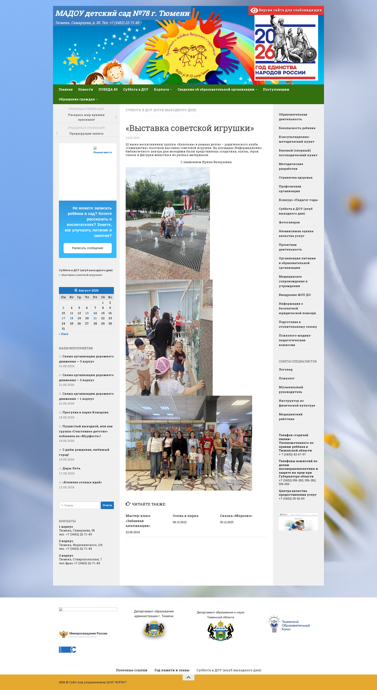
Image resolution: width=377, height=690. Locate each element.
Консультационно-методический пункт (296, 139)
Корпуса (161, 89)
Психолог (287, 378)
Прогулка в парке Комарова (85, 412)
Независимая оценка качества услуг (296, 233)
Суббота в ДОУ (135, 89)
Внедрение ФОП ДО (295, 295)
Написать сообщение (87, 248)
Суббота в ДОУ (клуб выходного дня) (161, 110)
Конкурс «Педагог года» (298, 200)
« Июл (63, 334)
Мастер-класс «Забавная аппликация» (138, 520)
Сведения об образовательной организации (216, 89)
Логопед (286, 369)
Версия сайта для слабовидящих (290, 10)
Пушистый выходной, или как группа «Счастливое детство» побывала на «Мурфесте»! (86, 431)
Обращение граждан (77, 99)
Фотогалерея (289, 222)
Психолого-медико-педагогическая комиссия (295, 340)
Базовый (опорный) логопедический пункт (298, 152)
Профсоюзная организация (290, 188)
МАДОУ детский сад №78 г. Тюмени (122, 13)
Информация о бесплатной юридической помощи (297, 308)
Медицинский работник (291, 416)
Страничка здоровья (296, 177)
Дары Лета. (71, 468)
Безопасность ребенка (297, 128)
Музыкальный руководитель (291, 389)
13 (87, 313)
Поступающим (276, 89)
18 (71, 318)
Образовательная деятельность (293, 116)
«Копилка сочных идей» (82, 482)
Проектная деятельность (290, 247)
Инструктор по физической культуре (297, 403)
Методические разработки (291, 166)
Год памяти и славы (172, 670)
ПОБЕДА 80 (108, 89)
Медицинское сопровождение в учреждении (293, 281)
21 (95, 318)
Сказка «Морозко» (236, 515)
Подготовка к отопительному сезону (298, 324)
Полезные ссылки (131, 670)
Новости (85, 89)
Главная (66, 89)
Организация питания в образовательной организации (297, 263)
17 (63, 318)
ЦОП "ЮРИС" (116, 682)
